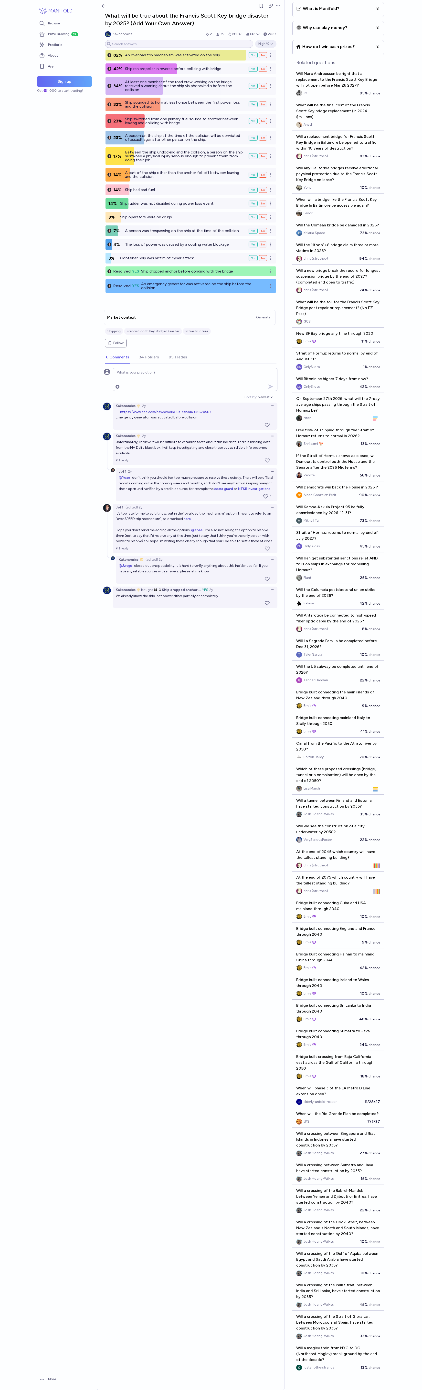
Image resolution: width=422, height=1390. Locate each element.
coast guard (223, 489)
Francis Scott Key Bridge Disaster (153, 331)
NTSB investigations (254, 489)
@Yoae (124, 478)
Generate (263, 317)
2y (144, 406)
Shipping (114, 331)
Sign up (64, 81)
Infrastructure (196, 331)
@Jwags (125, 566)
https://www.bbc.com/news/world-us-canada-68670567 (165, 412)
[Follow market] (261, 6)
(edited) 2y (134, 507)
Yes (253, 55)
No (263, 55)
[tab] (117, 357)
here (187, 519)
